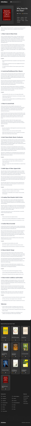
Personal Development (16, 402)
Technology (4, 396)
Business (14, 398)
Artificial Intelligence (16, 396)
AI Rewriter (25, 399)
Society (14, 404)
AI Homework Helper (26, 396)
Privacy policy (25, 401)
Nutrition (4, 409)
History (14, 409)
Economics (14, 400)
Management (4, 398)
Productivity (4, 404)
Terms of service (25, 403)
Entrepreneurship (5, 402)
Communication (5, 411)
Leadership (4, 400)
